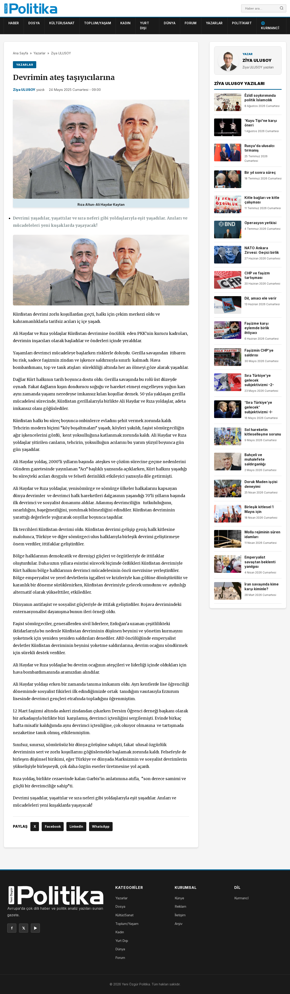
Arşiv (178, 923)
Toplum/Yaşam (97, 23)
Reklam (180, 906)
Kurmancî (241, 898)
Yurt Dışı (144, 25)
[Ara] (282, 8)
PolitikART (242, 23)
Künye (179, 898)
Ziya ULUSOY (61, 53)
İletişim (180, 915)
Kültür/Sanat (62, 23)
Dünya (169, 23)
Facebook (53, 826)
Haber (13, 23)
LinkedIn (76, 826)
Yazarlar (214, 23)
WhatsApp (100, 826)
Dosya (34, 23)
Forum (191, 23)
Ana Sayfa (20, 53)
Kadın (125, 23)
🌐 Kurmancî (270, 25)
